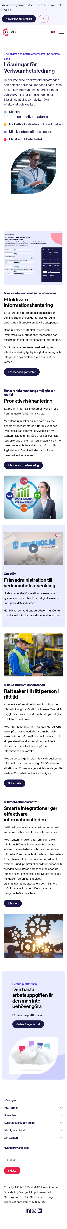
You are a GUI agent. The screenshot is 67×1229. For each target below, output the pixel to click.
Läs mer (13, 903)
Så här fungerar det (28, 1024)
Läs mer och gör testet (22, 372)
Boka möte (14, 783)
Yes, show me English (19, 18)
